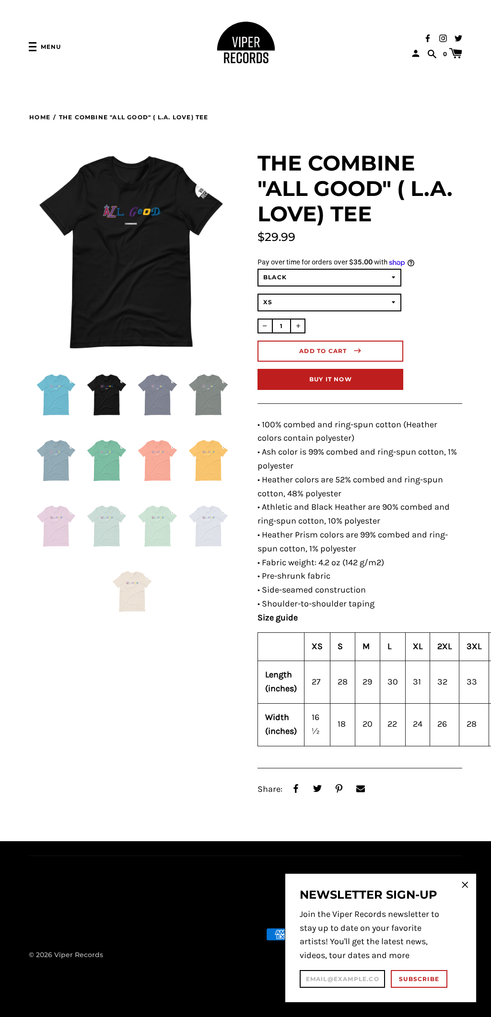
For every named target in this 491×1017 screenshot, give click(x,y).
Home (39, 117)
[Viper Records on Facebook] (428, 37)
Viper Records (78, 954)
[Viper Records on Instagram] (443, 37)
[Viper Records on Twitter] (458, 37)
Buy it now (330, 379)
